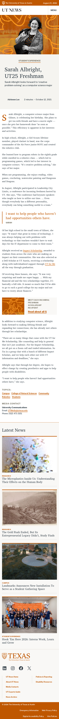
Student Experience (30, 61)
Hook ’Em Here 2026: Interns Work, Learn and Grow (28, 641)
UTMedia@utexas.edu (18, 410)
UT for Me (50, 264)
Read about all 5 (37, 311)
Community (44, 393)
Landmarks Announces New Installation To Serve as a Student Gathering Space (28, 587)
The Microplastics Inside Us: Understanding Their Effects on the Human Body (28, 480)
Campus (6, 393)
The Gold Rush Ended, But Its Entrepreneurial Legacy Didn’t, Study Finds (28, 534)
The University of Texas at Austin (22, 705)
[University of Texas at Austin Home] (17, 3)
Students (16, 397)
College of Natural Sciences (24, 393)
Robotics (6, 397)
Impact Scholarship (32, 250)
